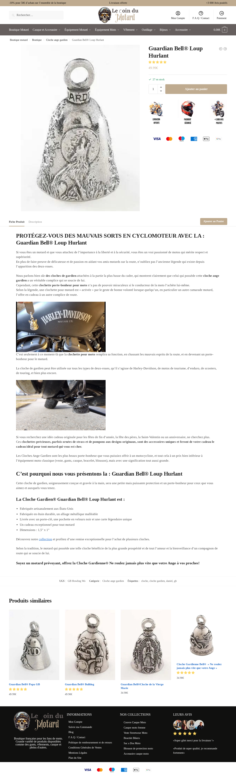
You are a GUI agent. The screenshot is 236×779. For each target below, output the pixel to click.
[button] (158, 62)
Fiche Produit (16, 221)
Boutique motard (19, 40)
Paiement (221, 18)
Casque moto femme (134, 727)
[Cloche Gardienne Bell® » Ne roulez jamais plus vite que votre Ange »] (202, 635)
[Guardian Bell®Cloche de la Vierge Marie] (146, 645)
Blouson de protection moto (138, 748)
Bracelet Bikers (132, 738)
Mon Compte (178, 18)
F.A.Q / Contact (201, 18)
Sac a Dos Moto (132, 743)
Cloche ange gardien (57, 40)
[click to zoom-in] (80, 128)
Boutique (37, 40)
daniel (169, 581)
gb (175, 581)
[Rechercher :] (36, 15)
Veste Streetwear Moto (135, 732)
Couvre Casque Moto (135, 722)
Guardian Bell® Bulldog (79, 684)
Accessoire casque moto (136, 753)
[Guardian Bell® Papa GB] (34, 645)
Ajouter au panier (196, 89)
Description (35, 221)
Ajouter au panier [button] (34, 702)
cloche (144, 581)
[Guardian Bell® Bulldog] (90, 645)
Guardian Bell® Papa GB (24, 684)
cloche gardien (157, 581)
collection (45, 539)
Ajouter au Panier (213, 221)
